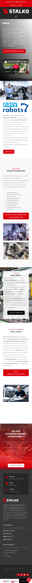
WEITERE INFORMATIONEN (14, 51)
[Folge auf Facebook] (18, 575)
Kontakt (6, 554)
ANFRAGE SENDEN (16, 465)
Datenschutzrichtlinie (9, 552)
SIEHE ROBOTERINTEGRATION (16, 372)
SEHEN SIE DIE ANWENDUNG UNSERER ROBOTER (16, 216)
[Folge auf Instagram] (21, 575)
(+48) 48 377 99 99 (11, 1)
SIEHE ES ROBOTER (16, 313)
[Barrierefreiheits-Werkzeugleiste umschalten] (29, 580)
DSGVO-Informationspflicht (11, 550)
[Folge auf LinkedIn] (27, 575)
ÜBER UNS (9, 152)
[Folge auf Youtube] (24, 575)
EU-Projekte (7, 556)
